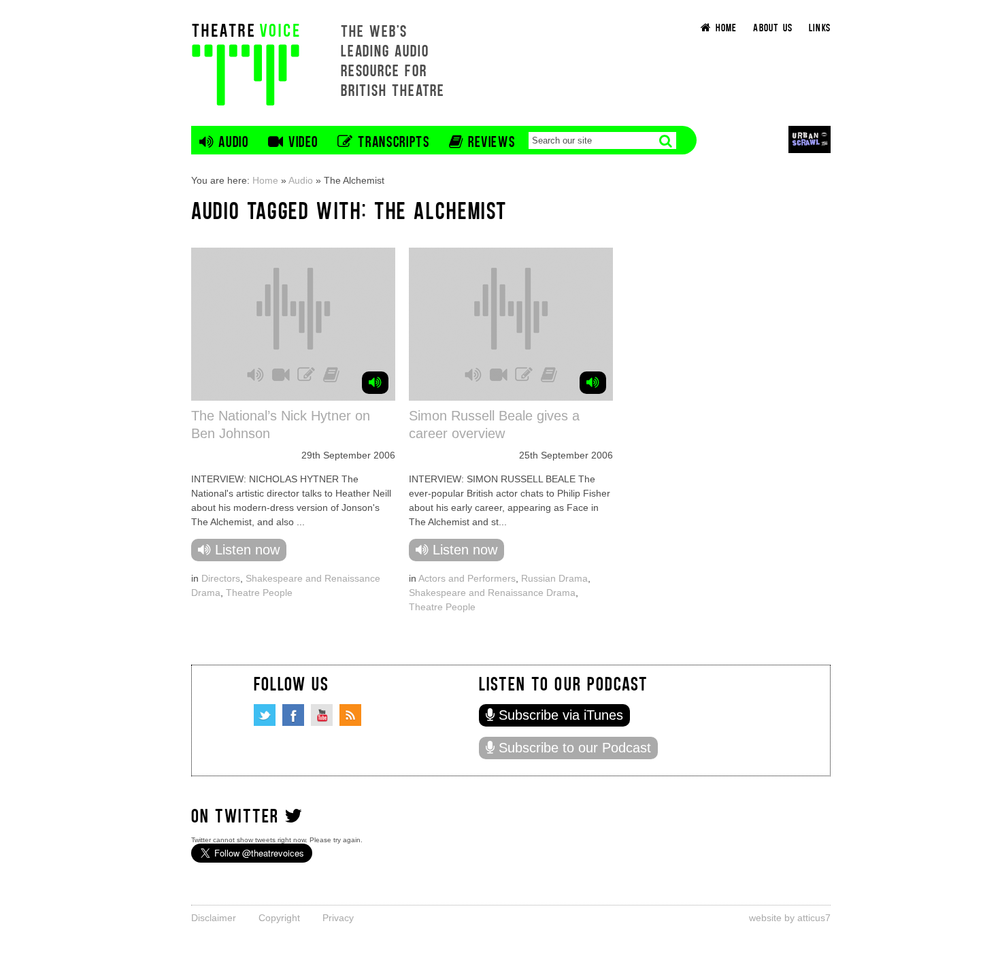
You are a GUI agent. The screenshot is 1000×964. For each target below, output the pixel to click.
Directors (220, 578)
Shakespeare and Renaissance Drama (492, 592)
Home (265, 180)
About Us (773, 26)
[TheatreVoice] (245, 62)
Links (820, 26)
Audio (300, 180)
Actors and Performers (467, 578)
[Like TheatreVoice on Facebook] (293, 715)
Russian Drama (554, 578)
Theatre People (259, 592)
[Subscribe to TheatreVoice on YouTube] (322, 715)
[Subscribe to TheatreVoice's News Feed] (350, 715)
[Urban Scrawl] (809, 139)
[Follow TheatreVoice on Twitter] (265, 715)
